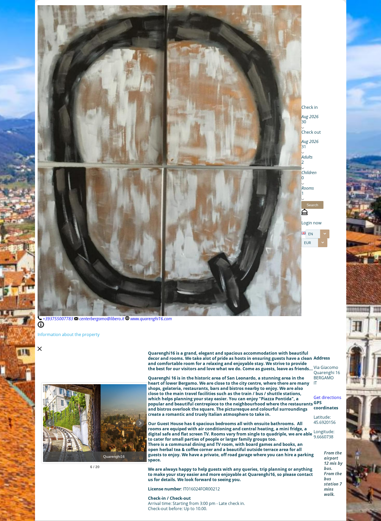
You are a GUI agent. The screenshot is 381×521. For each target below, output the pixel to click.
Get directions (327, 397)
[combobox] (317, 234)
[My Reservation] (304, 213)
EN (310, 233)
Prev (50, 423)
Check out (311, 132)
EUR (307, 242)
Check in (309, 107)
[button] (312, 205)
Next (140, 423)
